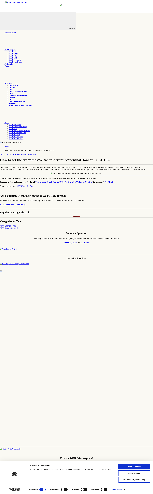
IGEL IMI (13, 58)
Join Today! (21, 205)
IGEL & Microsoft (16, 137)
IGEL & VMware (16, 139)
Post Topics (8, 64)
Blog (10, 89)
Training (12, 103)
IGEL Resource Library (18, 127)
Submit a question (7, 205)
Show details (117, 490)
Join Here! (109, 182)
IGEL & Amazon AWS (17, 133)
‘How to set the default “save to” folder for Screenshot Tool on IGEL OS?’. (63, 182)
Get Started (13, 85)
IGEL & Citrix (14, 135)
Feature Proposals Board (18, 95)
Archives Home (10, 33)
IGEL (6, 123)
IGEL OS (12, 52)
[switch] (64, 489)
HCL (11, 99)
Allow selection (134, 473)
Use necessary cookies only (134, 480)
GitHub (12, 97)
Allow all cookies (134, 467)
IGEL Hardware (15, 62)
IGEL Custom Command (9, 228)
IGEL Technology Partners (19, 131)
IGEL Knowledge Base (25, 186)
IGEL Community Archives (26, 154)
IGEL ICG (13, 56)
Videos (7, 66)
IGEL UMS (13, 54)
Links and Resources (17, 101)
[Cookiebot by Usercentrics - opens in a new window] (14, 489)
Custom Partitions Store (18, 91)
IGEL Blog (13, 129)
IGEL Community (11, 83)
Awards (12, 87)
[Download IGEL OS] (8, 249)
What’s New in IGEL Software (20, 105)
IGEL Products (15, 125)
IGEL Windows (15, 60)
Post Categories (10, 50)
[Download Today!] (14, 264)
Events (11, 93)
